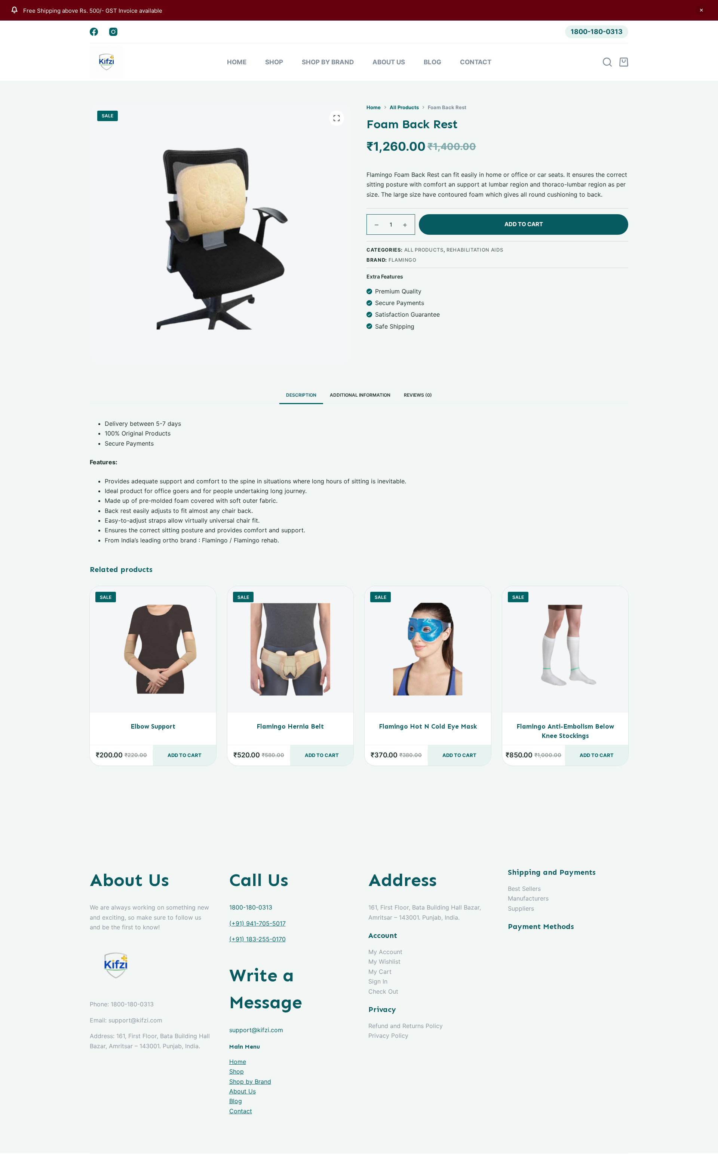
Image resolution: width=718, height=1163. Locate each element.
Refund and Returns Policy (405, 1026)
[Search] (607, 62)
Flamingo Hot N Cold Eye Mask (428, 726)
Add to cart (523, 224)
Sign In (377, 981)
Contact (475, 62)
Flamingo (403, 259)
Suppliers (521, 908)
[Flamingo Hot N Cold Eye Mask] (428, 649)
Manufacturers (528, 898)
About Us (388, 62)
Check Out (383, 991)
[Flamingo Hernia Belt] (290, 649)
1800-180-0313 (597, 32)
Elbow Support (153, 726)
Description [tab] (301, 395)
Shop (274, 62)
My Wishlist (384, 961)
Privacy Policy (388, 1035)
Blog (432, 62)
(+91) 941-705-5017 (257, 923)
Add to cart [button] (185, 755)
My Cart (380, 971)
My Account (385, 952)
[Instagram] (113, 32)
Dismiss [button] (701, 10)
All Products (424, 250)
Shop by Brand (328, 62)
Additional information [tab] (360, 395)
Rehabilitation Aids (475, 250)
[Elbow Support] (153, 649)
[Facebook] (94, 32)
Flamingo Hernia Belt (290, 726)
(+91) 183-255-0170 (257, 939)
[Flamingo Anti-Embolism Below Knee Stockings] (565, 649)
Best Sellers (524, 888)
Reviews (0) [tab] (418, 395)
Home (236, 62)
